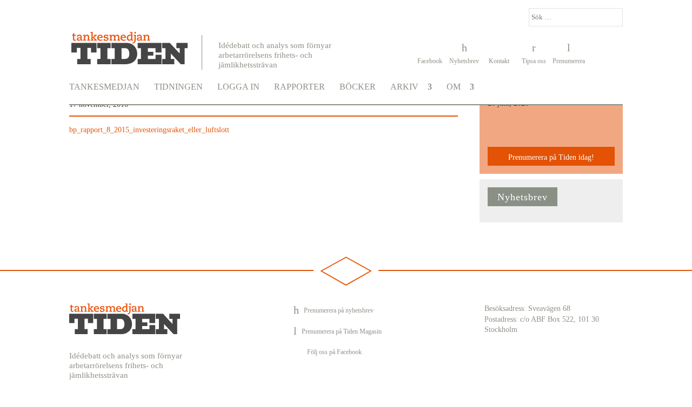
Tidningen (178, 87)
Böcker (358, 87)
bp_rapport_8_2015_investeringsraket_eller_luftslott (149, 130)
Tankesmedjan (104, 87)
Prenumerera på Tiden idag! (551, 157)
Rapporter (299, 87)
